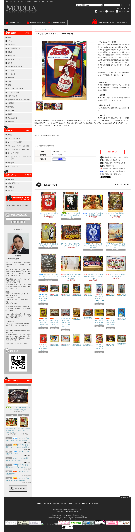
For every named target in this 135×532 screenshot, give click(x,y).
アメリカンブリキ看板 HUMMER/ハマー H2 (88, 345)
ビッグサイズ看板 (14, 138)
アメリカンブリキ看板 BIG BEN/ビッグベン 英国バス (110, 295)
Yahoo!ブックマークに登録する (114, 168)
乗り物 (10, 63)
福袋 (9, 37)
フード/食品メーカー (15, 48)
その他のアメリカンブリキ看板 (19, 100)
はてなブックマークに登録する (114, 171)
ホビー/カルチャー (14, 96)
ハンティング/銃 (13, 92)
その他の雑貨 (12, 118)
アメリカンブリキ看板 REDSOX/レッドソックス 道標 (93, 276)
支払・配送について (35, 22)
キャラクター (12, 74)
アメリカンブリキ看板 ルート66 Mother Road (94, 214)
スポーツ (11, 78)
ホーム (14, 22)
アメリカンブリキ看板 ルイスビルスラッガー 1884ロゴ (93, 246)
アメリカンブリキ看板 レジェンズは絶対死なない (20, 409)
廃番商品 (11, 121)
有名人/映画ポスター (15, 67)
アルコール (11, 45)
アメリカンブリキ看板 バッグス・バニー (24, 430)
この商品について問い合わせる (114, 163)
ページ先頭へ (124, 497)
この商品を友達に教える (111, 160)
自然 (9, 85)
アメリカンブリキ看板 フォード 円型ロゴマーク (43, 298)
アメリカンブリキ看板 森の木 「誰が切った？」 (121, 344)
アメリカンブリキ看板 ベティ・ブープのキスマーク (71, 215)
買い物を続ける (108, 166)
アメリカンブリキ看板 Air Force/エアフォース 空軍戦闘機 (76, 295)
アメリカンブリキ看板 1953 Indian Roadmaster (77, 319)
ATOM (22, 488)
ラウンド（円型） (14, 153)
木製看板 (11, 103)
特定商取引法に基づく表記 (62, 503)
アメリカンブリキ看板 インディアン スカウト (54, 322)
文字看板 (11, 107)
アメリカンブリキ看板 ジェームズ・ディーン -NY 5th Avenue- (71, 276)
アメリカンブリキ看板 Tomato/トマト (77, 345)
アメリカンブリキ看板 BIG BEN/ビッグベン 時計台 (121, 295)
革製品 (10, 114)
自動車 (10, 52)
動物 (9, 81)
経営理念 (11, 190)
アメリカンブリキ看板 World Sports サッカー (54, 345)
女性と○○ (11, 163)
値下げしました (13, 166)
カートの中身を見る (18, 197)
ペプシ (52, 29)
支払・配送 (47, 503)
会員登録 (111, 11)
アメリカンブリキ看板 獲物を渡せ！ (43, 347)
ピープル (11, 70)
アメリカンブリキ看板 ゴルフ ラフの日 (88, 295)
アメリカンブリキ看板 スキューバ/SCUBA (121, 319)
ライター (11, 111)
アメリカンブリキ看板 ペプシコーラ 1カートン (99, 298)
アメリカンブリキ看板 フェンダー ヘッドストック (71, 245)
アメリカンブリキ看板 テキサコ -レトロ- (50, 214)
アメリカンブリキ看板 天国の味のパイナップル (65, 295)
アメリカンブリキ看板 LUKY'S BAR (18, 453)
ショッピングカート (110, 22)
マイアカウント (123, 11)
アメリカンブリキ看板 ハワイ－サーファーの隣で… (115, 246)
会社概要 (11, 179)
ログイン (101, 11)
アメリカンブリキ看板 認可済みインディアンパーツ (110, 322)
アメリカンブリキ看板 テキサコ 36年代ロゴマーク (12, 430)
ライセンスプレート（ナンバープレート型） (19, 158)
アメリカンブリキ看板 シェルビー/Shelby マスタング (54, 295)
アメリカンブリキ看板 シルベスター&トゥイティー (48, 245)
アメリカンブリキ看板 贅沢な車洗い (65, 345)
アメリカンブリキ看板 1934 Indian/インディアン (43, 322)
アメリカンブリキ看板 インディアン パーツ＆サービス (65, 323)
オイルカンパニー (14, 59)
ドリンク (11, 41)
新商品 (10, 135)
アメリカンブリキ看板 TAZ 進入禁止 (99, 347)
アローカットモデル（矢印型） (19, 146)
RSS (17, 488)
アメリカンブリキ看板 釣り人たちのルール (115, 214)
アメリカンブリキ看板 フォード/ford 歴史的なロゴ (88, 318)
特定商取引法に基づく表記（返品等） (116, 157)
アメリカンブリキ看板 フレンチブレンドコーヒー (110, 345)
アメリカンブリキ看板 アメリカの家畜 (118, 275)
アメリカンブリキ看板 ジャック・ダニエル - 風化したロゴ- (48, 276)
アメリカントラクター (15, 89)
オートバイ (11, 56)
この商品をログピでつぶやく (113, 174)
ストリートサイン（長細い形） (19, 149)
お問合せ (57, 22)
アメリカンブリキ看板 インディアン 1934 (99, 321)
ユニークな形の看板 (15, 142)
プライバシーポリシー (82, 503)
